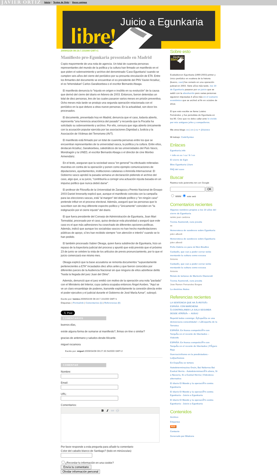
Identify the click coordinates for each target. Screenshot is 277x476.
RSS (173, 426)
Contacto (174, 431)
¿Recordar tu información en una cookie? (89, 462)
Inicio (47, 2)
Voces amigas (79, 2)
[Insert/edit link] (112, 410)
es (187, 130)
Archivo (174, 417)
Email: (64, 382)
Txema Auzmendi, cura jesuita (186, 222)
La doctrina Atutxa (179, 289)
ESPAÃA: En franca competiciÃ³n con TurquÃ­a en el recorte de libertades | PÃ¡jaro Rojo (193, 346)
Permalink (78, 303)
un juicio (202, 89)
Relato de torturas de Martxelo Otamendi (191, 276)
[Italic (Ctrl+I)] (107, 410)
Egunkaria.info (177, 150)
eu (196, 130)
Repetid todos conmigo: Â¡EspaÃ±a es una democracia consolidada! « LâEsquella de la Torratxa (193, 322)
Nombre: (66, 371)
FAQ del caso (177, 169)
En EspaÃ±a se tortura (182, 363)
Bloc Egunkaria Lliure (181, 164)
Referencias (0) (112, 303)
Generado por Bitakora (182, 436)
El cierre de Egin (179, 160)
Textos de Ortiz (61, 2)
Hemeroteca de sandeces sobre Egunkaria (192, 230)
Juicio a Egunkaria (161, 21)
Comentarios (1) (94, 303)
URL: (64, 393)
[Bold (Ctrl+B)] (102, 410)
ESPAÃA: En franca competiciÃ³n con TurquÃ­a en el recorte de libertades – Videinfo (189, 334)
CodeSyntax (187, 137)
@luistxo (205, 130)
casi (181, 82)
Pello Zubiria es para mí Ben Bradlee (189, 247)
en (192, 130)
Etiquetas (175, 422)
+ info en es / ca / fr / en (182, 155)
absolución (189, 93)
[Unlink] (117, 410)
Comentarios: (69, 405)
